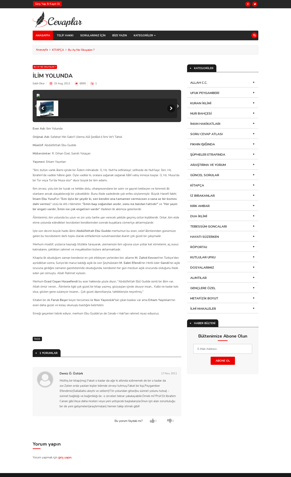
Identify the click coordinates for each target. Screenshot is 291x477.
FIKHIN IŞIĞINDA (202, 144)
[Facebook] (247, 4)
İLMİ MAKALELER (203, 309)
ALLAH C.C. (198, 83)
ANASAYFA (43, 35)
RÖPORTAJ (198, 247)
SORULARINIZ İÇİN (93, 35)
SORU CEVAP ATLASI (206, 134)
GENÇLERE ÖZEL (203, 288)
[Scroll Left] (43, 108)
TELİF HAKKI (65, 35)
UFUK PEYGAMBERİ (204, 93)
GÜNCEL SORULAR (204, 175)
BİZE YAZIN (119, 35)
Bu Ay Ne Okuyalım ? (81, 50)
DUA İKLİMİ (198, 216)
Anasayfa (42, 50)
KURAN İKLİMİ (200, 103)
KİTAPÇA (58, 50)
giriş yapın (64, 457)
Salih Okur (39, 83)
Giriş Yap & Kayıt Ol (47, 4)
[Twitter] (254, 4)
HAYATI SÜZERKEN (204, 237)
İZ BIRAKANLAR (202, 196)
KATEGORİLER (144, 35)
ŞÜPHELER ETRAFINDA (207, 154)
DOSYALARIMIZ (202, 267)
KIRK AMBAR (200, 206)
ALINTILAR (198, 278)
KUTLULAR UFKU (203, 257)
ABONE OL (223, 361)
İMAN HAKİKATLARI (205, 124)
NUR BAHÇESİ (201, 113)
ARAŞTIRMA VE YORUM (208, 165)
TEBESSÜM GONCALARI (208, 226)
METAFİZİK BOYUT (204, 298)
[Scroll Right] (171, 108)
